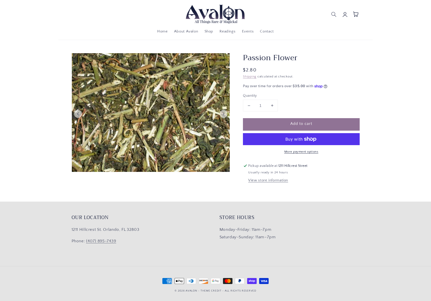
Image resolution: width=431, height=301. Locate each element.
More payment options (301, 151)
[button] (334, 14)
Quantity (250, 96)
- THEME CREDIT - (211, 290)
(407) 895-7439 (101, 241)
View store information (268, 180)
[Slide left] (78, 114)
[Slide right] (223, 114)
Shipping (249, 76)
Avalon (191, 290)
